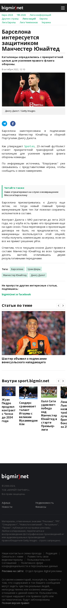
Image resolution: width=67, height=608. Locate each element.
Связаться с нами (12, 556)
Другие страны (10, 18)
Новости (7, 506)
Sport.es (29, 146)
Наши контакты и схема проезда (21, 553)
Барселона (17, 269)
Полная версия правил (15, 603)
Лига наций (29, 18)
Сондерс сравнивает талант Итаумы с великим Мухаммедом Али (28, 413)
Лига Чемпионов (29, 22)
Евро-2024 (7, 14)
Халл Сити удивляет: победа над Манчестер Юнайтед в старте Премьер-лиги (49, 415)
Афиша (6, 502)
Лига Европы (9, 22)
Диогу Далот (38, 275)
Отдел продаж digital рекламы (43, 571)
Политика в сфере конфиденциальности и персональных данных (30, 564)
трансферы (34, 269)
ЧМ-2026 (21, 14)
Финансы (40, 506)
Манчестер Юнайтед (15, 275)
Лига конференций (40, 14)
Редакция (51, 553)
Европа (44, 18)
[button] (58, 305)
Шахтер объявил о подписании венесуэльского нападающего (24, 360)
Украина (46, 22)
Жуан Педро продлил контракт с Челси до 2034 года (9, 410)
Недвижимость (44, 502)
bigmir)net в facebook (16, 294)
